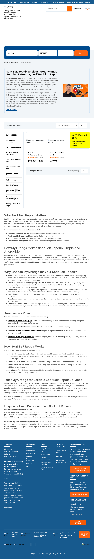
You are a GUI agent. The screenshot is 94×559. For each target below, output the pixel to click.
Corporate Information (30, 450)
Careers (29, 463)
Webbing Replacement (12, 16)
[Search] (69, 8)
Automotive (15, 62)
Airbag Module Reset (12, 11)
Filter (80, 53)
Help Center (45, 449)
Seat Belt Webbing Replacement (13, 191)
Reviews (29, 456)
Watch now (11, 109)
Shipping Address (72, 2)
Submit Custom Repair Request (80, 469)
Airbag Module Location (46, 463)
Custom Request (84, 2)
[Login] (77, 9)
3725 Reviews (40, 157)
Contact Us (84, 535)
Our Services (30, 453)
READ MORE (8, 507)
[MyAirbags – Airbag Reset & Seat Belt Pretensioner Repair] (8, 7)
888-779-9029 (11, 2)
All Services (8, 18)
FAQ (42, 452)
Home (6, 62)
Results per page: (74, 171)
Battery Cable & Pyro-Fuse (12, 153)
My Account (45, 460)
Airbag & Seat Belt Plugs (13, 205)
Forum (43, 457)
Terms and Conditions (30, 460)
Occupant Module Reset (12, 174)
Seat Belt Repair (10, 13)
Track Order (45, 2)
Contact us (62, 2)
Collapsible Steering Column (13, 160)
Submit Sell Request (79, 494)
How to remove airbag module (61, 461)
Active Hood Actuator (10, 141)
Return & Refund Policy (47, 468)
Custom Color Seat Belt (13, 167)
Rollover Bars (11, 180)
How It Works (54, 2)
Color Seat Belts (10, 14)
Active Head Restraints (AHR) (12, 198)
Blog (27, 466)
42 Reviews (61, 157)
